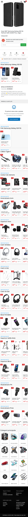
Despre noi (18, 493)
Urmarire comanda (8, 494)
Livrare (5, 502)
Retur (4, 505)
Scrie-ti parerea (14, 119)
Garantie (5, 504)
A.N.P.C (17, 507)
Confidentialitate (20, 504)
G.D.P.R (18, 508)
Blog (17, 494)
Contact (5, 493)
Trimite (23, 45)
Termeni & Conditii (20, 502)
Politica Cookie (19, 505)
